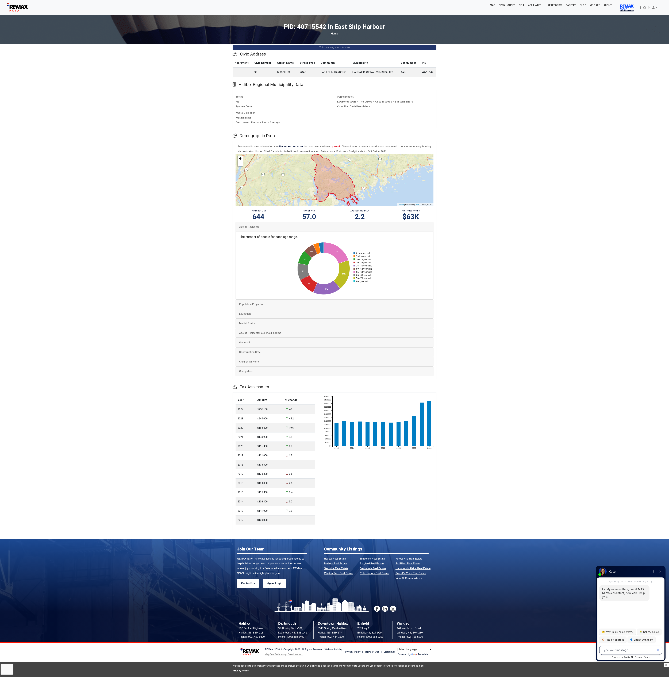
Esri (417, 204)
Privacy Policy (241, 670)
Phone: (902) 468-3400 (291, 636)
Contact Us (248, 583)
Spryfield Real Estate (372, 563)
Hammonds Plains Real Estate (412, 568)
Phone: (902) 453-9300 (252, 636)
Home (334, 33)
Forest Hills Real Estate (408, 558)
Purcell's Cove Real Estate (410, 573)
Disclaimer (389, 652)
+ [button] (240, 158)
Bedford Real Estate (335, 563)
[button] (536, 5)
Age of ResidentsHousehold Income (260, 332)
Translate (423, 654)
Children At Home (249, 361)
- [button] (240, 163)
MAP (492, 5)
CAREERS (571, 5)
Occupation (245, 371)
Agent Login (274, 583)
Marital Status (247, 323)
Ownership (245, 342)
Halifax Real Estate (335, 558)
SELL (522, 5)
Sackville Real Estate (336, 568)
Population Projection (251, 304)
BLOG (583, 5)
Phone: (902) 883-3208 (370, 636)
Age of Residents (249, 226)
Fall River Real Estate (407, 563)
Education (245, 313)
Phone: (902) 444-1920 (331, 636)
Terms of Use (372, 652)
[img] (666, 665)
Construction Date (250, 352)
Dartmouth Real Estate (373, 568)
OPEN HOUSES (507, 5)
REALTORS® (555, 5)
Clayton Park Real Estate (338, 573)
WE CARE (595, 5)
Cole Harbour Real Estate (374, 573)
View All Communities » (408, 578)
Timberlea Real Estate (372, 558)
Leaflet (401, 204)
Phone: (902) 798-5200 (410, 636)
